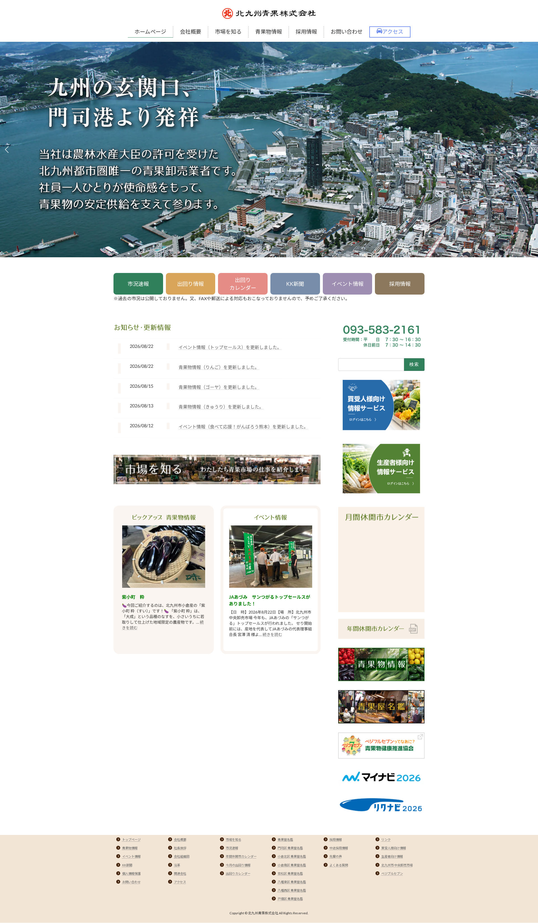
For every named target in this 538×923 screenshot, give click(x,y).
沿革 (177, 865)
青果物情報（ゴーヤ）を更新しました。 (218, 387)
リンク (386, 839)
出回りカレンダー (242, 284)
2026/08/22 (141, 346)
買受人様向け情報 (393, 848)
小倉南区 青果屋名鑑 (292, 865)
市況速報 (138, 284)
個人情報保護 (131, 873)
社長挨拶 (180, 848)
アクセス (180, 882)
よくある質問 (339, 865)
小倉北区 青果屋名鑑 (292, 856)
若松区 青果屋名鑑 (290, 873)
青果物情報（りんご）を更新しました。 (218, 367)
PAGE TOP (520, 890)
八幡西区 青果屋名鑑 (292, 890)
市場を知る (233, 839)
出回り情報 (190, 284)
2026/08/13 (141, 405)
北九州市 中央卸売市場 (397, 865)
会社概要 (180, 839)
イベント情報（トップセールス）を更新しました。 (230, 347)
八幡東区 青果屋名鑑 (292, 882)
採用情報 (400, 284)
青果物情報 (130, 848)
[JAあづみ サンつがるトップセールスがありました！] (270, 557)
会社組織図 (181, 856)
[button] (253, 253)
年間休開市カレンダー (241, 856)
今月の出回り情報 (238, 865)
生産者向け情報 (392, 856)
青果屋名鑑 (285, 839)
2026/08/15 (141, 385)
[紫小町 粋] (163, 557)
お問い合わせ (131, 882)
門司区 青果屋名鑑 (290, 848)
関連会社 (180, 873)
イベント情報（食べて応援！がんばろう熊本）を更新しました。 (243, 426)
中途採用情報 (339, 848)
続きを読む (272, 634)
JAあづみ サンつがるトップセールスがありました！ (269, 600)
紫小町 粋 (133, 597)
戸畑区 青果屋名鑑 (290, 899)
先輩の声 (336, 856)
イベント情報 (347, 284)
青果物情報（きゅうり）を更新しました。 (221, 406)
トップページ (131, 839)
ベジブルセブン (392, 873)
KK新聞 (295, 284)
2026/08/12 (141, 425)
